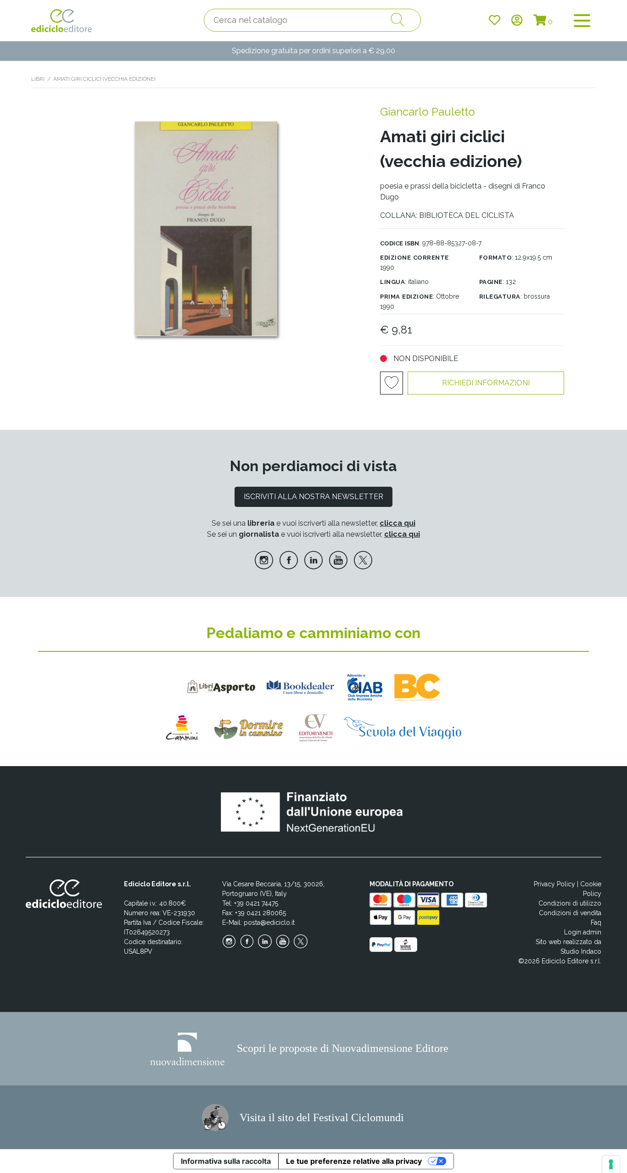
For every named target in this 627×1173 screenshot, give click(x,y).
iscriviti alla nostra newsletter (313, 496)
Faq (596, 922)
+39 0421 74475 (256, 903)
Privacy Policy (554, 884)
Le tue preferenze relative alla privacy (354, 1161)
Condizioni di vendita (570, 913)
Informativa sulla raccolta (226, 1161)
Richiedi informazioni (486, 382)
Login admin (582, 932)
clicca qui (397, 523)
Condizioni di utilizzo (569, 903)
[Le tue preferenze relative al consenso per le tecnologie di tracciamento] (611, 1164)
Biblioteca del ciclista (466, 215)
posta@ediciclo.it (269, 922)
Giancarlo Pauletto (427, 111)
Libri (38, 79)
